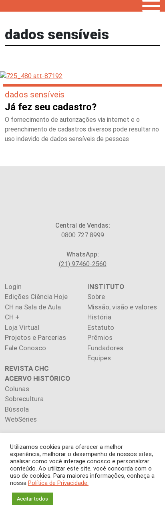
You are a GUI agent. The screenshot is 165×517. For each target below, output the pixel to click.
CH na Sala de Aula (33, 307)
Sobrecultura (24, 399)
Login (13, 287)
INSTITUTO (105, 287)
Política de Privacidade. (58, 483)
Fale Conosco (25, 348)
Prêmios (100, 337)
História (99, 317)
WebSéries (21, 419)
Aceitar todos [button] (32, 499)
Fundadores (105, 348)
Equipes (99, 358)
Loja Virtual (22, 327)
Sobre (96, 297)
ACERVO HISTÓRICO (37, 378)
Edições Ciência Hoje (36, 297)
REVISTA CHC (27, 368)
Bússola (17, 409)
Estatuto (100, 327)
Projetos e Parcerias (35, 337)
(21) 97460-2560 (83, 264)
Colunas (17, 389)
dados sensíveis (34, 94)
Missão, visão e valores (122, 307)
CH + (12, 317)
